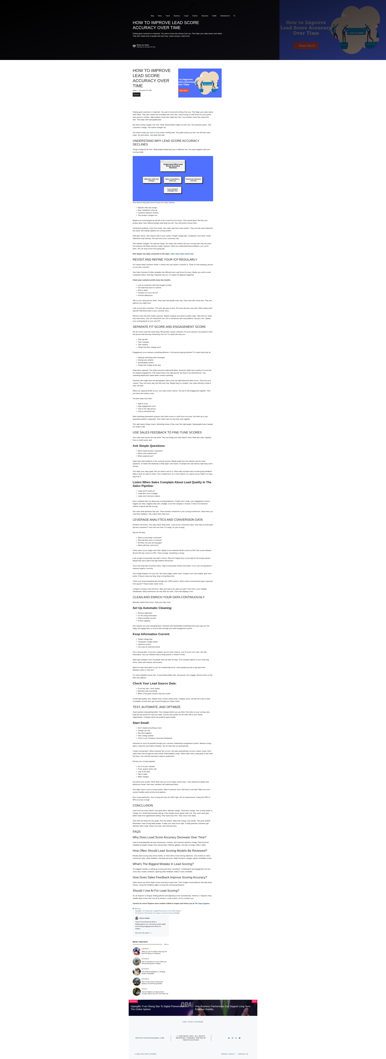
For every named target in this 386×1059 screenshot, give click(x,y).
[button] (234, 16)
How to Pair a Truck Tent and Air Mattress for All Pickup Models (152, 982)
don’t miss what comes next (182, 254)
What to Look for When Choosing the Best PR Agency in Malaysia (154, 952)
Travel (168, 16)
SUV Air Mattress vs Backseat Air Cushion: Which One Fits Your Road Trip (155, 992)
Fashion (195, 16)
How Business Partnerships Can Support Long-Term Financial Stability (157, 913)
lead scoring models (157, 133)
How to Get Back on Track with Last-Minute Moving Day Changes (154, 962)
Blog (152, 16)
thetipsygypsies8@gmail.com (149, 1038)
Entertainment (225, 16)
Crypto (186, 16)
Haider (135, 90)
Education (205, 16)
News (160, 16)
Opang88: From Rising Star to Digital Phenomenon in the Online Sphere (158, 911)
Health (214, 16)
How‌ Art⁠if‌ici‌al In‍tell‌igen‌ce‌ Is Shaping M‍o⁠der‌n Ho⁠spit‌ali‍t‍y (153, 972)
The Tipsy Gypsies (202, 903)
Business (177, 16)
